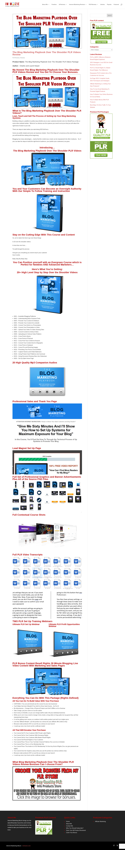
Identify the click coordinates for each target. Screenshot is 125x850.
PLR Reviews (16, 57)
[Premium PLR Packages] (101, 136)
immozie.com (27, 846)
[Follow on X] (117, 845)
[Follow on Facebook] (114, 845)
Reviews (22, 57)
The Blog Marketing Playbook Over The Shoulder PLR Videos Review (46, 53)
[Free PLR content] (101, 32)
